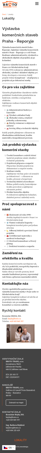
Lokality (20, 440)
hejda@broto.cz (14, 319)
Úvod (4, 14)
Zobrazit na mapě (16, 403)
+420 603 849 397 (17, 321)
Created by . (20, 447)
